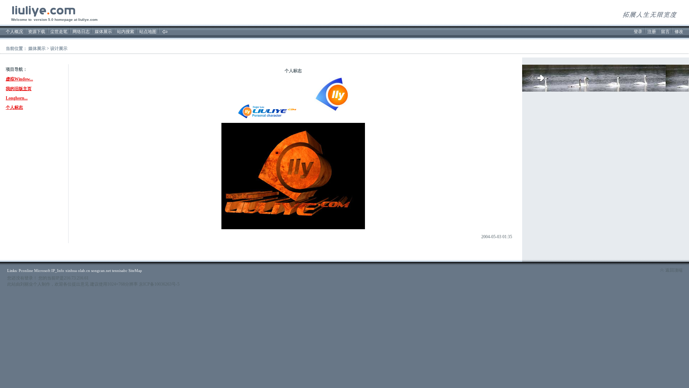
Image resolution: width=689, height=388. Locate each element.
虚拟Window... (19, 79)
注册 (651, 31)
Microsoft (42, 270)
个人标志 (14, 107)
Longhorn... (17, 98)
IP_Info (57, 270)
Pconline (26, 270)
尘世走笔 (58, 31)
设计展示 (58, 48)
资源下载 (36, 31)
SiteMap (135, 270)
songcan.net (101, 270)
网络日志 (81, 31)
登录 (638, 31)
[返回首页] (164, 32)
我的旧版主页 (19, 88)
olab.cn (84, 270)
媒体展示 (103, 31)
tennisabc (119, 270)
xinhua (71, 270)
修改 (679, 31)
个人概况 (14, 31)
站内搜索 (125, 31)
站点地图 (147, 31)
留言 (665, 31)
